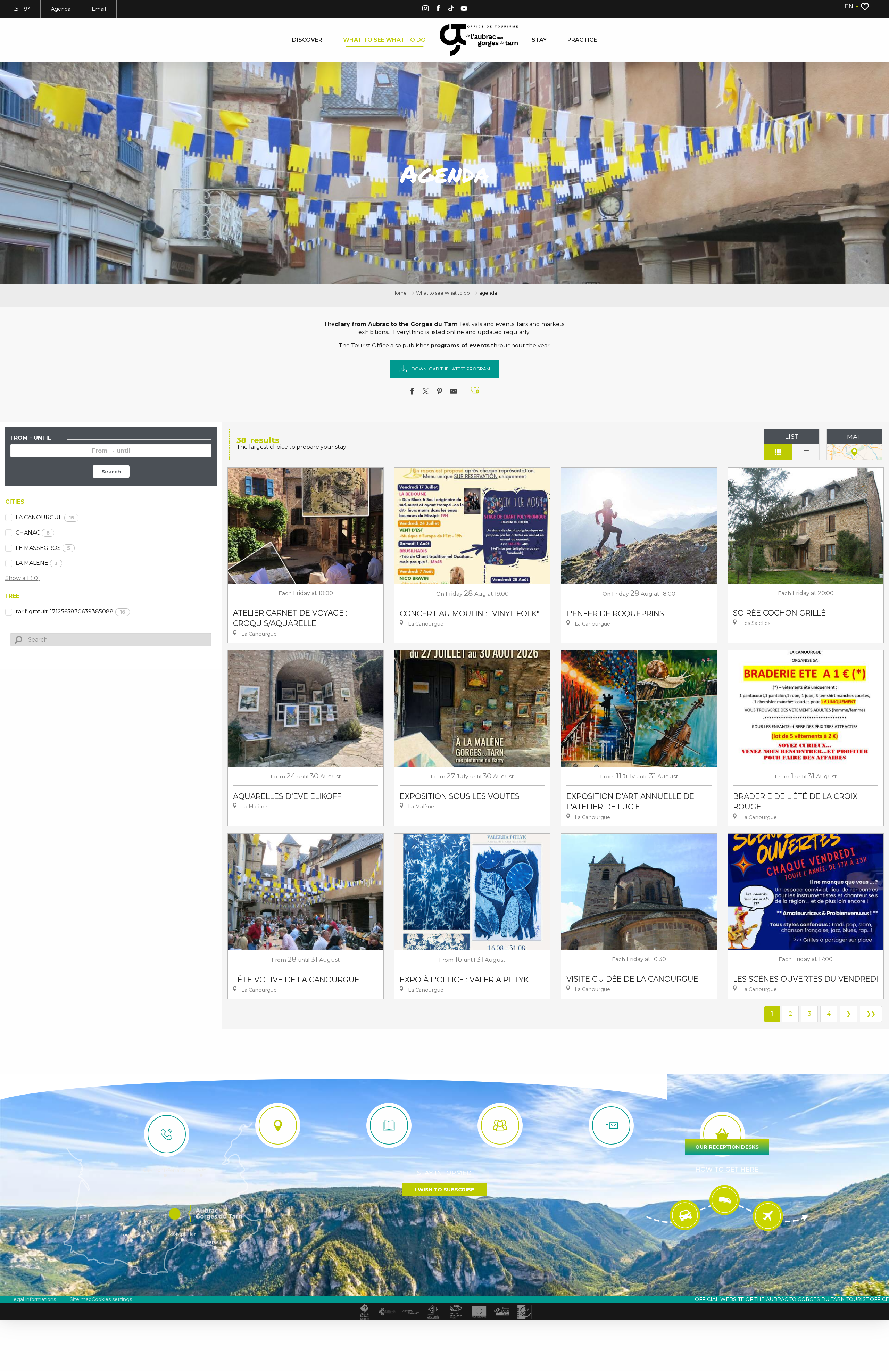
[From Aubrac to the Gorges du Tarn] (479, 40)
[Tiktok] (451, 9)
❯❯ (870, 1013)
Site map (81, 1299)
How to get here (726, 1169)
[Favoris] (865, 6)
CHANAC (33, 532)
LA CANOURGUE (45, 517)
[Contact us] (166, 1134)
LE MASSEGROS (43, 548)
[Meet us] (278, 1125)
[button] (851, 6)
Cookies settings (112, 1299)
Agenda (60, 9)
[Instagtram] (425, 9)
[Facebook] (438, 9)
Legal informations (33, 1299)
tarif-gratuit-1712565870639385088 (70, 611)
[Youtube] (464, 9)
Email (99, 9)
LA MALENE (37, 563)
